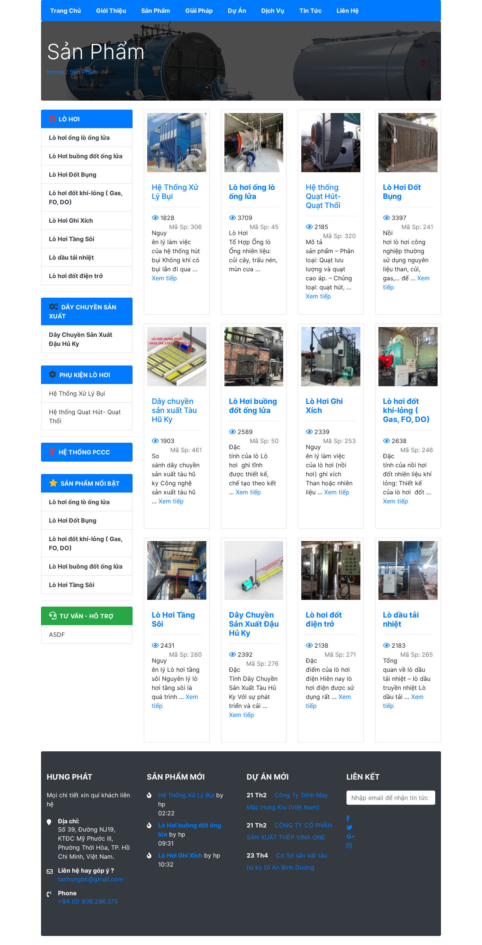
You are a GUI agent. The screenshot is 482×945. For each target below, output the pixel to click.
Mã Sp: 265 (416, 654)
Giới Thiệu (111, 10)
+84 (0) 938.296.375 (88, 901)
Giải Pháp (199, 10)
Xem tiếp (164, 278)
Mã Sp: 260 (185, 654)
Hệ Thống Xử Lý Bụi (77, 393)
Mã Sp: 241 (417, 227)
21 (257, 795)
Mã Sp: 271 (340, 654)
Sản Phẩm (155, 10)
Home (55, 72)
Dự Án (237, 10)
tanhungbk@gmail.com (90, 879)
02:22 (166, 813)
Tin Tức (310, 10)
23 (257, 855)
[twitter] (349, 827)
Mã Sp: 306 (185, 227)
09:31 (166, 843)
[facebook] (347, 818)
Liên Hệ (348, 10)
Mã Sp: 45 (264, 227)
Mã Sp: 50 (264, 441)
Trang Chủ (67, 10)
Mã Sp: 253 (339, 441)
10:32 (166, 864)
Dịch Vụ (272, 10)
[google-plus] (350, 836)
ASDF (57, 634)
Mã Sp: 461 (186, 450)
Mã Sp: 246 (416, 450)
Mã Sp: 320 (339, 236)
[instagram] (349, 845)
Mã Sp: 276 (262, 663)
